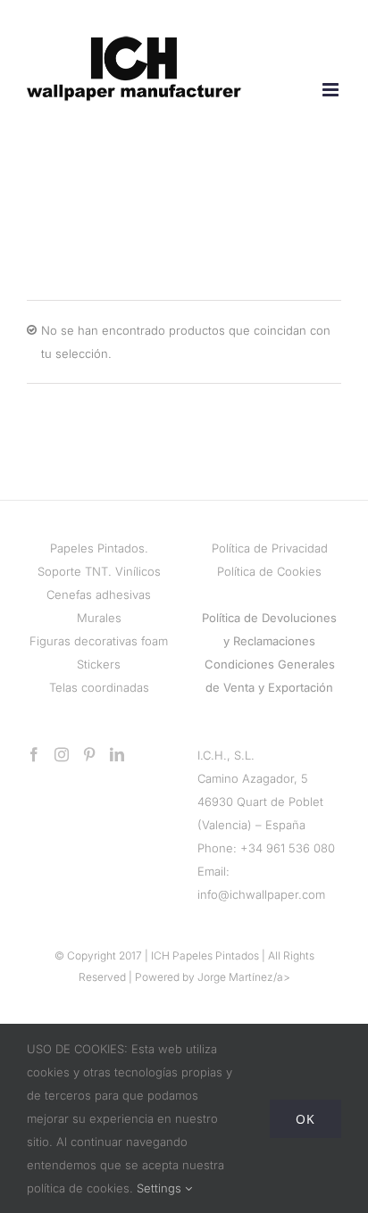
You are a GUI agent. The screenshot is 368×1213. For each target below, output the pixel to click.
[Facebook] (34, 754)
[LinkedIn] (117, 754)
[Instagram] (61, 754)
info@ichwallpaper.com (261, 894)
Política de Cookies (269, 571)
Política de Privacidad (270, 548)
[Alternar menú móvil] (331, 89)
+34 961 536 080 (287, 848)
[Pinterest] (89, 754)
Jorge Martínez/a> (243, 977)
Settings (161, 1188)
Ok (305, 1118)
